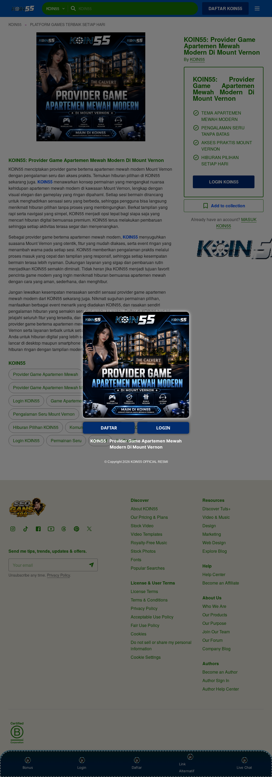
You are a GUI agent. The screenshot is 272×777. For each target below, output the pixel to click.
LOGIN (163, 428)
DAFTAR (109, 428)
